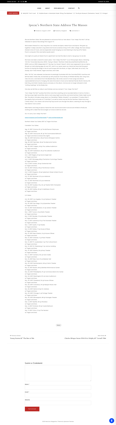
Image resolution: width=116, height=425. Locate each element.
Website (27, 400)
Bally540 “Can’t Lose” (25, 13)
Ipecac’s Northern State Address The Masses (58, 25)
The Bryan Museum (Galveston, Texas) (83, 13)
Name (27, 384)
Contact (71, 8)
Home (39, 8)
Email (27, 392)
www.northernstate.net (55, 117)
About (47, 8)
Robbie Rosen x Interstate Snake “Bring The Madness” (51, 13)
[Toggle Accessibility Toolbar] (111, 420)
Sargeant (64, 31)
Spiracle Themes (69, 421)
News (58, 325)
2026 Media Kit (59, 8)
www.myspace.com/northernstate (36, 117)
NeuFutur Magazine (51, 421)
